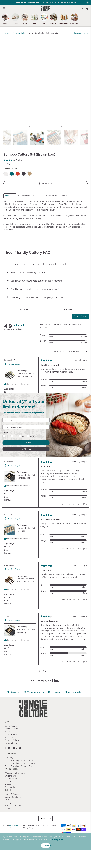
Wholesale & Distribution (15, 773)
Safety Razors (11, 726)
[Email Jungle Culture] (20, 748)
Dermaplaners (11, 734)
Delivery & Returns (13, 797)
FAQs (7, 800)
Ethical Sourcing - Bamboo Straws (20, 760)
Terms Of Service (12, 794)
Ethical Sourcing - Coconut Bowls (19, 766)
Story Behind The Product (56, 196)
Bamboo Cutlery (20, 33)
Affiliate (8, 784)
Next (86, 33)
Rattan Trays (10, 737)
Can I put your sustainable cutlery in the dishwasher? (35, 280)
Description (10, 196)
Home (6, 33)
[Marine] (11, 173)
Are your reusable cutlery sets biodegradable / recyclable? (39, 264)
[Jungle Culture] (45, 9)
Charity (8, 781)
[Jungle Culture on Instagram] (14, 748)
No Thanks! (26, 449)
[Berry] (17, 173)
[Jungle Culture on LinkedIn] (17, 748)
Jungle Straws (11, 743)
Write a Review (80, 316)
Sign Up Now (26, 442)
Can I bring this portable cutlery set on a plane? (33, 289)
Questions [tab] (67, 309)
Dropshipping (10, 776)
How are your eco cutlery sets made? (27, 272)
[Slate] (23, 173)
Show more (44, 671)
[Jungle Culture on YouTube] (8, 748)
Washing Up (10, 731)
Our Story (9, 758)
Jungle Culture (14, 825)
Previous (78, 33)
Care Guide (38, 196)
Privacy (8, 802)
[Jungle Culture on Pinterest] (11, 748)
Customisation (11, 779)
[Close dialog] (89, 395)
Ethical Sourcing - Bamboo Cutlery (20, 763)
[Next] (60, 127)
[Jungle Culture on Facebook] (6, 748)
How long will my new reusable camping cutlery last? (36, 297)
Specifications (24, 196)
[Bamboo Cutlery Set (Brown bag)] (45, 81)
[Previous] (30, 127)
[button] (13, 160)
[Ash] (5, 173)
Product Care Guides (14, 805)
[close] (87, 2)
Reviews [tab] (24, 309)
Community (10, 787)
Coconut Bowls (11, 729)
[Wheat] (29, 173)
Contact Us (9, 808)
